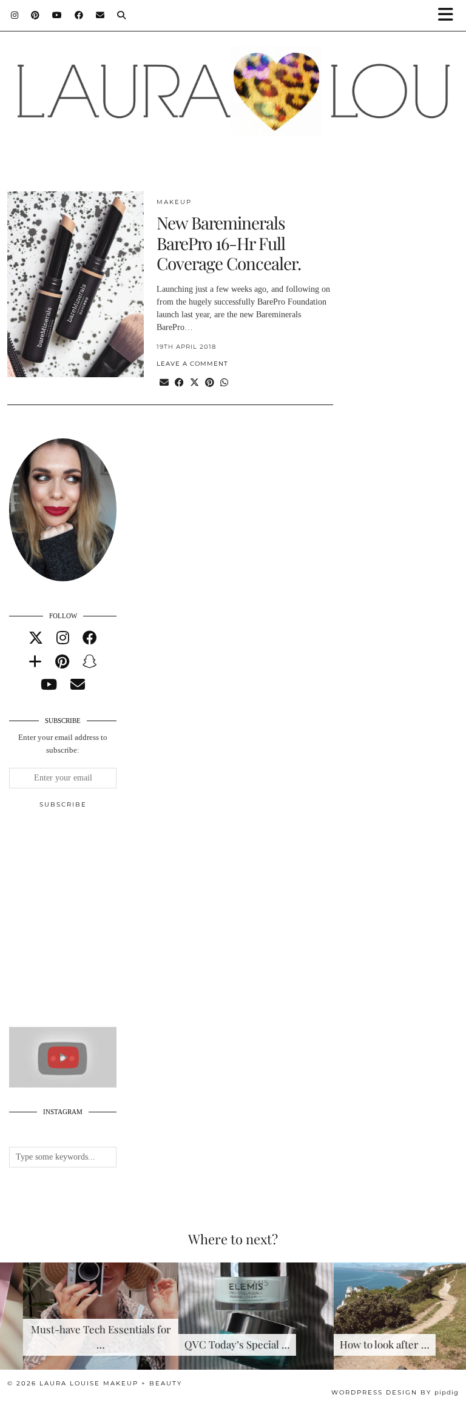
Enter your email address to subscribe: (62, 743)
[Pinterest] (35, 15)
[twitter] (36, 638)
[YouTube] (57, 15)
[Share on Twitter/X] (194, 383)
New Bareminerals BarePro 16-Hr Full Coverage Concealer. (229, 242)
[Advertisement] (100, 922)
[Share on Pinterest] (209, 383)
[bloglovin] (35, 662)
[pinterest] (62, 662)
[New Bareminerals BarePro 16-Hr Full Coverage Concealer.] (75, 284)
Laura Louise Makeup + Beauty (110, 1383)
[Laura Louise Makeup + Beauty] (233, 86)
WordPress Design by (395, 1392)
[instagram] (62, 638)
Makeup (174, 202)
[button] (449, 15)
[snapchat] (90, 662)
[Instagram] (15, 15)
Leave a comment (192, 364)
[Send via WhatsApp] (224, 383)
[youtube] (49, 685)
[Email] (100, 15)
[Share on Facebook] (179, 383)
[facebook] (90, 638)
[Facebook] (79, 15)
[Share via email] (164, 383)
